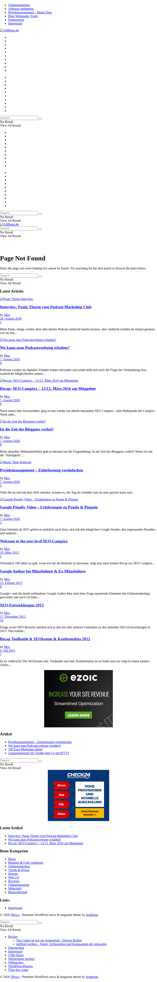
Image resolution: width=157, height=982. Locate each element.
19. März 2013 (9, 552)
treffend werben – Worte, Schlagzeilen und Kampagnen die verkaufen (61, 944)
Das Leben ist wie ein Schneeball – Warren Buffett (49, 940)
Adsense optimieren (21, 8)
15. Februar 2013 (11, 583)
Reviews (13, 881)
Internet (13, 873)
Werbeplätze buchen (21, 959)
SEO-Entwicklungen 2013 (22, 605)
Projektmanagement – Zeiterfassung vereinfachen (41, 470)
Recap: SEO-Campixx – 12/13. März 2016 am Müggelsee (48, 388)
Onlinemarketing (19, 5)
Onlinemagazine (18, 884)
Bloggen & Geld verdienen (25, 862)
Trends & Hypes (18, 870)
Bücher (13, 936)
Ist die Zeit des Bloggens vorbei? (27, 429)
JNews (15, 915)
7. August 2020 (10, 359)
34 (1, 620)
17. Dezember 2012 (13, 616)
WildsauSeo (16, 962)
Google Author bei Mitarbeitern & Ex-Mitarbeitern (43, 571)
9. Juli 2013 (7, 650)
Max (7, 315)
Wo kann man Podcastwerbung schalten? (35, 347)
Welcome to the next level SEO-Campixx (34, 541)
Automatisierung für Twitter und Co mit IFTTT (38, 753)
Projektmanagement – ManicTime (30, 12)
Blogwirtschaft (17, 892)
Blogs (12, 859)
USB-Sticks (16, 955)
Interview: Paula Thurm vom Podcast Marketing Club (46, 307)
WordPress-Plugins (20, 966)
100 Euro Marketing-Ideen (25, 749)
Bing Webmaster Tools (23, 16)
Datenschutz (16, 19)
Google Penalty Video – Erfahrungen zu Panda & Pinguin (49, 507)
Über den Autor (18, 970)
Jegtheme (92, 915)
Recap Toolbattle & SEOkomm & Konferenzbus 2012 (45, 639)
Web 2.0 (13, 877)
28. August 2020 (10, 318)
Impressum (15, 23)
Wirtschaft (14, 888)
